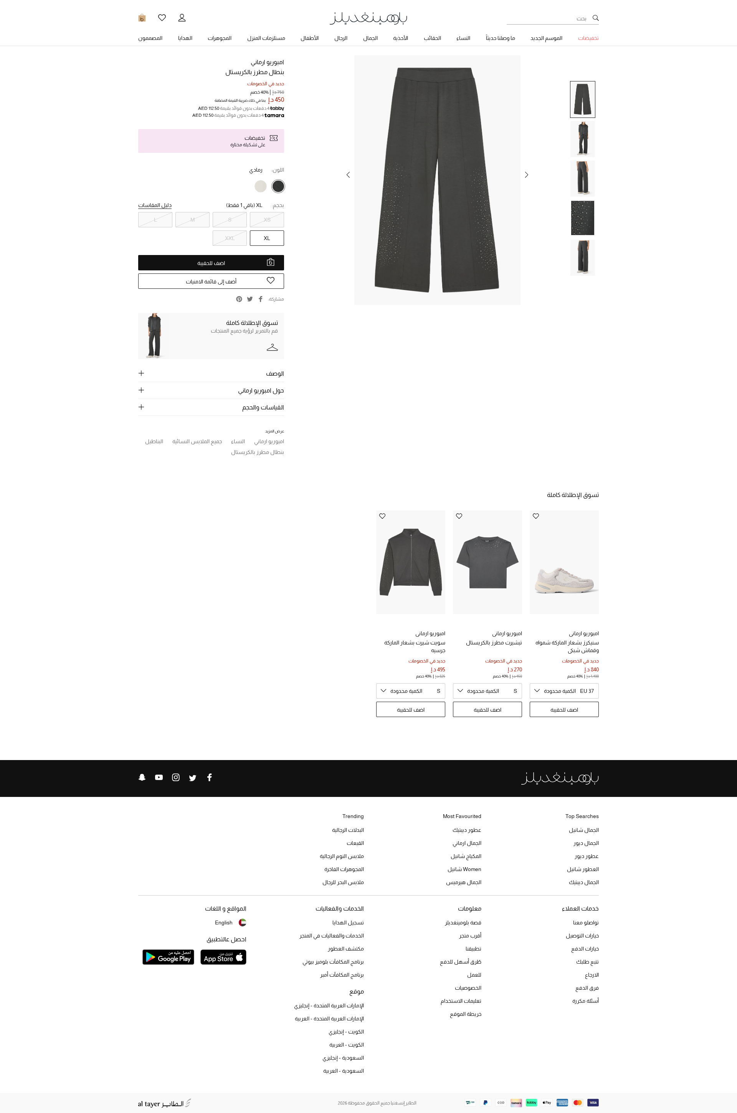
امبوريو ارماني (267, 62)
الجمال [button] (370, 38)
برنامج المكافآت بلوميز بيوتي (333, 962)
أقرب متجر (470, 935)
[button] (527, 175)
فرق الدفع (587, 988)
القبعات (355, 843)
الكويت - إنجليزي (346, 1032)
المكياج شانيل (466, 856)
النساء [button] (463, 38)
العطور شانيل (583, 869)
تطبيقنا (473, 949)
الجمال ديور (586, 843)
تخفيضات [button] (588, 38)
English (224, 922)
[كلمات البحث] (596, 18)
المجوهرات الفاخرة (344, 869)
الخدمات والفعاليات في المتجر (331, 935)
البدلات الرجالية (348, 830)
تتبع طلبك (587, 962)
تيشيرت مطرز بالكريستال (494, 642)
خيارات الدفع (585, 949)
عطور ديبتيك (467, 830)
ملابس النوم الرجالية (342, 856)
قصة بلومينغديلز (463, 922)
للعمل (474, 975)
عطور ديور (587, 856)
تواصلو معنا (586, 922)
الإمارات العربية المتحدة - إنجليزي (329, 1005)
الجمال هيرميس (463, 882)
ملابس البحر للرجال (343, 882)
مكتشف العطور (346, 949)
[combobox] (564, 691)
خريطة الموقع (465, 1014)
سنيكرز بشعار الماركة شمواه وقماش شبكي (567, 646)
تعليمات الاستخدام (461, 1001)
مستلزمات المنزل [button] (266, 38)
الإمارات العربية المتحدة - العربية (329, 1018)
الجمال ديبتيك (584, 882)
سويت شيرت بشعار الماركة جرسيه (414, 646)
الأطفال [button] (310, 38)
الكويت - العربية (346, 1045)
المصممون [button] (150, 38)
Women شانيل (464, 869)
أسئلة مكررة (585, 1001)
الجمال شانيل (584, 830)
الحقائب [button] (432, 38)
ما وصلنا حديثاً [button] (500, 38)
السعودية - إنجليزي (343, 1058)
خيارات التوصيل (582, 935)
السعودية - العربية (343, 1071)
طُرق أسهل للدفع (460, 962)
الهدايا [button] (185, 38)
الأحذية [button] (400, 38)
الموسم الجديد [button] (546, 38)
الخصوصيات (468, 988)
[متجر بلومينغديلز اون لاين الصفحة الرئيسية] (368, 18)
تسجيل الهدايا (348, 922)
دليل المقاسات (155, 205)
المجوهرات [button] (219, 38)
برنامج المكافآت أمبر (342, 975)
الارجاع (592, 975)
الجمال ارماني (467, 843)
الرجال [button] (340, 38)
